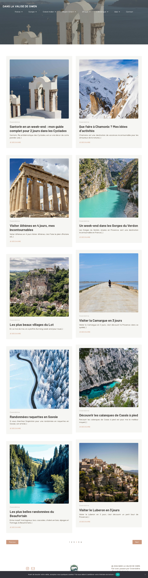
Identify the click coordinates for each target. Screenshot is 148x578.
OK (118, 574)
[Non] (145, 574)
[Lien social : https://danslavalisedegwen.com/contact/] (34, 568)
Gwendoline (15, 122)
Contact (129, 12)
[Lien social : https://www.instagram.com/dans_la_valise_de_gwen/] (28, 568)
